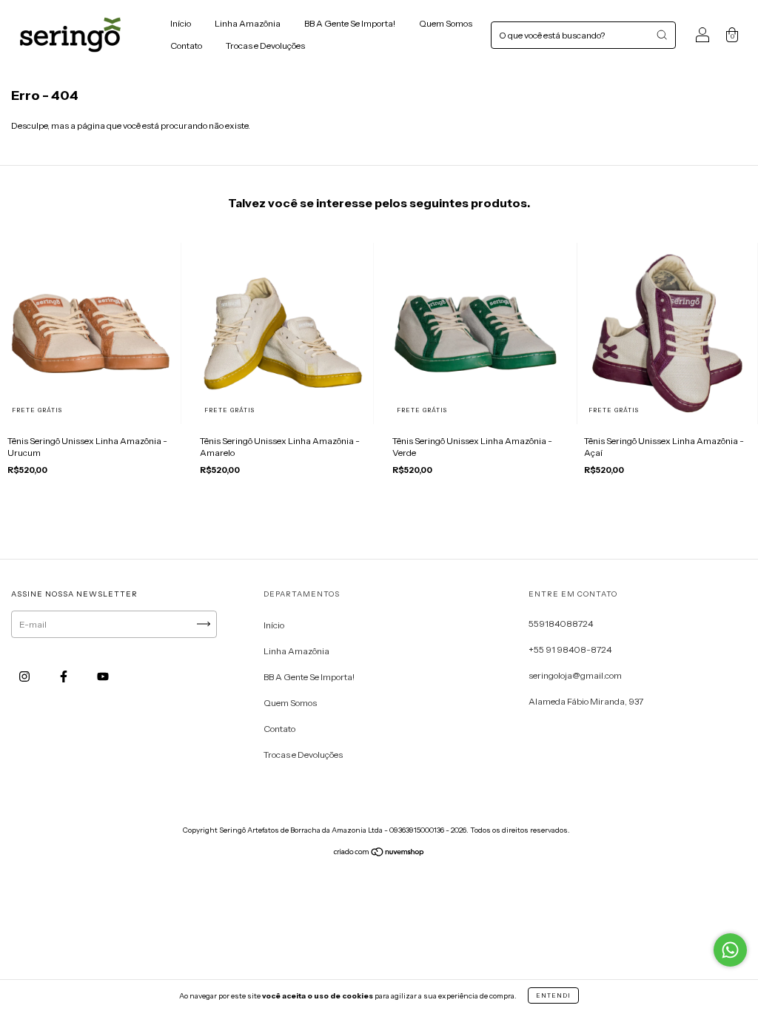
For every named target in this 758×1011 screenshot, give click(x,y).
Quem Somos (445, 23)
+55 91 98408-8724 (570, 649)
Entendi (553, 995)
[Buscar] (661, 34)
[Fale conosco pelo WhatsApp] (730, 950)
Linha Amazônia (248, 23)
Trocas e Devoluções (265, 45)
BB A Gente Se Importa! (349, 23)
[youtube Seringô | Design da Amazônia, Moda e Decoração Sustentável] (103, 676)
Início (180, 23)
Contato (186, 45)
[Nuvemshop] (379, 853)
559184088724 (561, 623)
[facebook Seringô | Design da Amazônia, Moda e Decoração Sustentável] (64, 676)
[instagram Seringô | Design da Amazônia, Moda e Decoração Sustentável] (25, 676)
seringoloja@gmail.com (575, 675)
